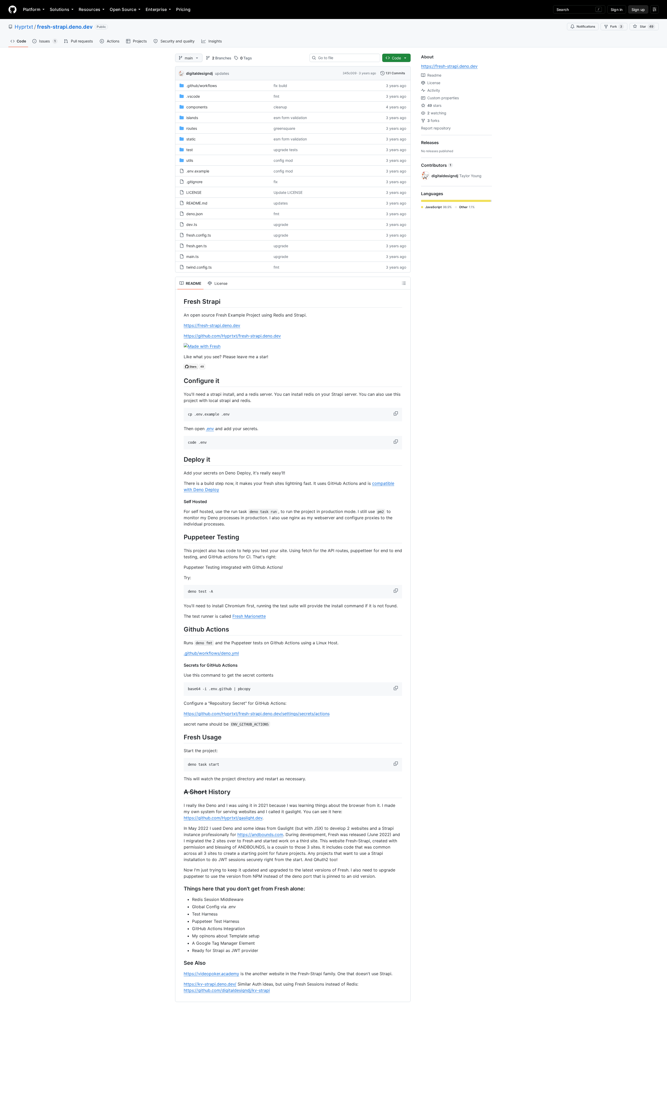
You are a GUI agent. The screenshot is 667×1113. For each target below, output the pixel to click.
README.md (196, 203)
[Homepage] (12, 9)
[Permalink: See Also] (180, 963)
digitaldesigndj (199, 73)
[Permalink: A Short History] (180, 791)
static (191, 139)
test (189, 149)
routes (191, 128)
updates (222, 73)
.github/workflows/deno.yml (211, 653)
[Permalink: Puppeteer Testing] (180, 537)
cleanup (280, 107)
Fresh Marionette (249, 616)
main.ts (192, 256)
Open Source (123, 9)
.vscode (193, 96)
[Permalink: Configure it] (180, 380)
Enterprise (156, 9)
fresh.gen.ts (196, 246)
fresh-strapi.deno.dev (65, 27)
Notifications (586, 26)
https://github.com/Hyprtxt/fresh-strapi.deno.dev (232, 335)
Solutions (59, 9)
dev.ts (191, 224)
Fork (616, 26)
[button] (396, 413)
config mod (283, 160)
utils (189, 160)
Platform (31, 9)
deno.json (194, 214)
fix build (280, 85)
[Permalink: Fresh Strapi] (180, 301)
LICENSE (193, 192)
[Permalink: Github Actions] (180, 629)
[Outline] (403, 283)
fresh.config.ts (198, 235)
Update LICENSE (288, 192)
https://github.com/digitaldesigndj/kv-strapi (227, 990)
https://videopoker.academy (211, 973)
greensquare (284, 128)
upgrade (281, 224)
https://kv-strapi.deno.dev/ (210, 984)
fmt (276, 96)
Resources (89, 9)
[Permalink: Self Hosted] (180, 501)
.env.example (197, 171)
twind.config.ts (199, 267)
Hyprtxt (24, 27)
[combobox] (347, 58)
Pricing (183, 9)
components (196, 107)
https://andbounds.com (260, 834)
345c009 (349, 73)
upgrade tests (286, 149)
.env (210, 428)
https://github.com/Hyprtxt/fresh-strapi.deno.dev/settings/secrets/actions (257, 713)
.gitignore (194, 182)
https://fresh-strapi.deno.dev (212, 325)
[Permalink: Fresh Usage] (180, 737)
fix (276, 182)
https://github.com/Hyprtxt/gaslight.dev (223, 817)
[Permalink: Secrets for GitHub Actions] (180, 665)
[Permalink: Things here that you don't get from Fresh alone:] (180, 888)
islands (192, 117)
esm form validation (290, 117)
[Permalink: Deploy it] (180, 459)
